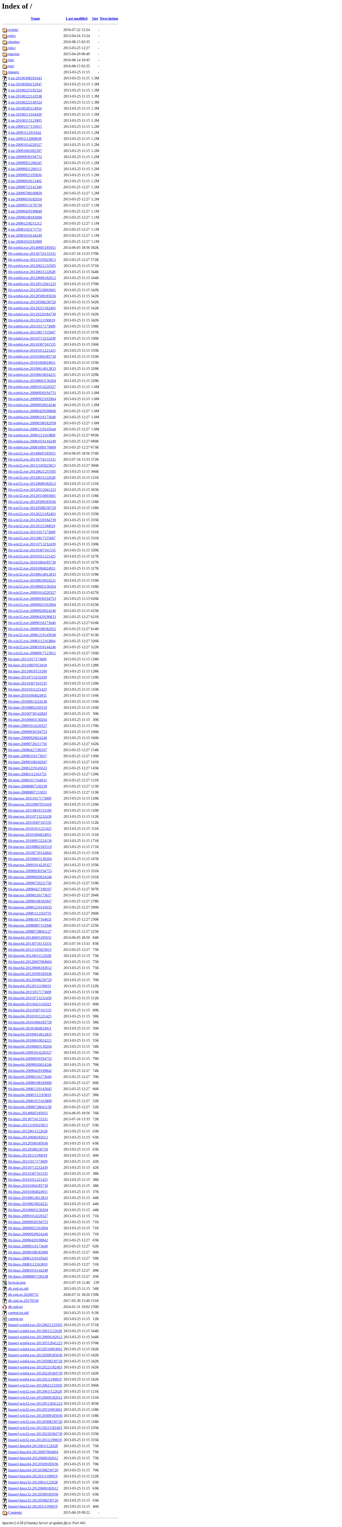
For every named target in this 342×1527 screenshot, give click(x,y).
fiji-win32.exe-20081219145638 (32, 635)
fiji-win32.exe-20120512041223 (32, 490)
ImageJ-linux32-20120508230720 (33, 1500)
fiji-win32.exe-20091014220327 (32, 593)
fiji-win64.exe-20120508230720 (32, 302)
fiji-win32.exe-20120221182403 (32, 514)
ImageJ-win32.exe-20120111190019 (35, 1440)
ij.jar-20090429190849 (25, 211)
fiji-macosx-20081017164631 (30, 919)
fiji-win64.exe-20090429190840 (32, 411)
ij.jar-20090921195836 (25, 175)
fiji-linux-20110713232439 (28, 1167)
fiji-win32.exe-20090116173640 (32, 623)
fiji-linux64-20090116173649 (29, 1077)
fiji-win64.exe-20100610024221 (32, 375)
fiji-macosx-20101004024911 (29, 835)
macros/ (14, 54)
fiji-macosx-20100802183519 (30, 847)
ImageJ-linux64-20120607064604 (33, 1452)
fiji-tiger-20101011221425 (27, 689)
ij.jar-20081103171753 (25, 229)
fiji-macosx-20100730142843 (30, 853)
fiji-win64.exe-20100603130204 (32, 381)
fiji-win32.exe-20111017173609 (31, 532)
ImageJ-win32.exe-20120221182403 (35, 1428)
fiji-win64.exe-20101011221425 (32, 350)
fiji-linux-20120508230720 (28, 1149)
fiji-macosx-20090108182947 (30, 901)
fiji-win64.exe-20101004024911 (32, 363)
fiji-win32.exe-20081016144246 (32, 647)
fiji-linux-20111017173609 (27, 1161)
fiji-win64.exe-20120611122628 (31, 272)
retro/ (12, 36)
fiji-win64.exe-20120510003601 (32, 290)
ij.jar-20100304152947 (25, 84)
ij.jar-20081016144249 (25, 235)
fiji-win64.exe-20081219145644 (32, 429)
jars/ (11, 66)
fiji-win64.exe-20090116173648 (32, 417)
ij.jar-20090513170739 (25, 205)
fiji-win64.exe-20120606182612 (32, 278)
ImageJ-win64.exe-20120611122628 (35, 1331)
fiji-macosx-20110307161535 (29, 822)
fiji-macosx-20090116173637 (29, 895)
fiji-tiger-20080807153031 (27, 792)
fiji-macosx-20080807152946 (30, 925)
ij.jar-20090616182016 (25, 199)
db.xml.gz (15, 1307)
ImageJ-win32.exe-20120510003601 (35, 1410)
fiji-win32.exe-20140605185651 (32, 453)
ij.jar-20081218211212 (25, 223)
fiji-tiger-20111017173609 (27, 659)
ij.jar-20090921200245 (25, 163)
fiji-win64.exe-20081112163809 (31, 435)
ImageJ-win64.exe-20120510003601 (35, 1349)
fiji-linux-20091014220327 (28, 1216)
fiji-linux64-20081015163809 (30, 1101)
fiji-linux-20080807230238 (28, 1276)
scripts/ (13, 30)
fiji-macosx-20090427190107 (30, 889)
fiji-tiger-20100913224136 (27, 701)
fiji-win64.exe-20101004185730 (32, 356)
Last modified (76, 18)
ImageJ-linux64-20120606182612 (33, 1458)
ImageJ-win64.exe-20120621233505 (35, 1325)
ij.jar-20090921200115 (25, 169)
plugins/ (14, 42)
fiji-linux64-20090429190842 (30, 1071)
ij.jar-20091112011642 (24, 133)
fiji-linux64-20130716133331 (30, 944)
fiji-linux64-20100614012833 (30, 1034)
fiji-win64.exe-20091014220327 (32, 387)
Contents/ (15, 1512)
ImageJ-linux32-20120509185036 (33, 1494)
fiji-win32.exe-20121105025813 (32, 465)
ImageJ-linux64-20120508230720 (33, 1470)
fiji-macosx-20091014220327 (30, 865)
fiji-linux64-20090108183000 (30, 1083)
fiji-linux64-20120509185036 (30, 974)
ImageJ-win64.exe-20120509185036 (35, 1355)
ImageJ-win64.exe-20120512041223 (35, 1343)
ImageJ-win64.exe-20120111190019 (35, 1379)
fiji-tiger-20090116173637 (27, 756)
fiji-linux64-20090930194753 (30, 1059)
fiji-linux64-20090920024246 (30, 1065)
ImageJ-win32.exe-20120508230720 (35, 1422)
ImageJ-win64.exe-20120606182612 (35, 1337)
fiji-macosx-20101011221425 (29, 829)
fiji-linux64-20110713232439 (29, 998)
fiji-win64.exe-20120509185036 (32, 296)
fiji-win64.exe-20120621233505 (32, 266)
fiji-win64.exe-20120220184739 (32, 314)
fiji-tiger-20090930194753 (27, 732)
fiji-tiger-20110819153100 (27, 671)
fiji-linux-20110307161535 (28, 1174)
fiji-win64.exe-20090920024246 (32, 405)
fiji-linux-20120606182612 (28, 1137)
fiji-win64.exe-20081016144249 (32, 441)
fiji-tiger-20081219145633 (27, 768)
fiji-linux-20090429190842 (28, 1240)
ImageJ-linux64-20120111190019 (32, 1476)
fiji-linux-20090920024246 (28, 1234)
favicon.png (17, 1282)
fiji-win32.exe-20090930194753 (32, 599)
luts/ (11, 60)
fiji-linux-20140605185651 (28, 1113)
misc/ (12, 48)
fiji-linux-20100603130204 (28, 1210)
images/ (13, 72)
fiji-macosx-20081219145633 (30, 907)
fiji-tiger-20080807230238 (27, 786)
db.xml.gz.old (18, 1289)
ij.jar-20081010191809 (25, 241)
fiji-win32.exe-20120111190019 (31, 526)
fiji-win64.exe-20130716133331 (32, 254)
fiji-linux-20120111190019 (27, 1155)
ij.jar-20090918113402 (25, 181)
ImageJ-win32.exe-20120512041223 (35, 1403)
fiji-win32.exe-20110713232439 (32, 544)
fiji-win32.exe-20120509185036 (32, 502)
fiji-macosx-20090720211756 (29, 883)
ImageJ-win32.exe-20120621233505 (35, 1385)
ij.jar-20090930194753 (25, 157)
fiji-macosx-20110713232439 (29, 816)
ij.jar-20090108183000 (25, 217)
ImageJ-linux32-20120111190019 (32, 1506)
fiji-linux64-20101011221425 (29, 1016)
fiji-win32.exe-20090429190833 (32, 617)
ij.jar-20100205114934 (25, 108)
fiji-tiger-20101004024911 (27, 695)
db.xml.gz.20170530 (23, 1301)
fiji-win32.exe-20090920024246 (32, 611)
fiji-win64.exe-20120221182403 (32, 308)
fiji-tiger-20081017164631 (27, 780)
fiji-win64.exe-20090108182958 (32, 423)
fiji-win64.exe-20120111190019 (31, 320)
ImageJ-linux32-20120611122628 (33, 1482)
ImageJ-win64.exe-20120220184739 (35, 1373)
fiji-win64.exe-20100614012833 (32, 369)
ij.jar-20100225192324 (25, 90)
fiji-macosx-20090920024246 (30, 877)
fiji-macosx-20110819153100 (29, 810)
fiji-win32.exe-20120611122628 (31, 478)
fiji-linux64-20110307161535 (29, 1010)
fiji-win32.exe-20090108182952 (32, 629)
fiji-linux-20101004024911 (28, 1192)
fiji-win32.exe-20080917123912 (32, 653)
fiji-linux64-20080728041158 (29, 1107)
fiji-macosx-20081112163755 (29, 913)
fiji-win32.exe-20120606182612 (32, 484)
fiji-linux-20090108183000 (28, 1252)
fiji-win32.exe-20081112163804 (31, 641)
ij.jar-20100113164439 (25, 114)
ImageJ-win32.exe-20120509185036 (35, 1416)
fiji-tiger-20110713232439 (27, 677)
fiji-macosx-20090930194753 (30, 871)
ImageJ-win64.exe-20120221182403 (35, 1367)
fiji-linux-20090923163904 (28, 1228)
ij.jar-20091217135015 (25, 126)
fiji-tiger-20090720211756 (27, 744)
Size (95, 18)
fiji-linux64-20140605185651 (30, 937)
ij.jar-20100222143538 (25, 96)
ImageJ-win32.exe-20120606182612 (35, 1397)
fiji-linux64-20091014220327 (30, 1052)
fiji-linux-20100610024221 (28, 1204)
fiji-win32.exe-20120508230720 (32, 508)
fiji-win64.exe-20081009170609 (32, 447)
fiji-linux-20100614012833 (28, 1198)
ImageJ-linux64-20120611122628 (33, 1446)
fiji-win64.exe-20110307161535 (32, 344)
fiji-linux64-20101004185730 (30, 1022)
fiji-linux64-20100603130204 (30, 1046)
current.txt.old (18, 1313)
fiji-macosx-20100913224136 (30, 841)
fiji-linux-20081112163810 (27, 1264)
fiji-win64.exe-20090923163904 (32, 399)
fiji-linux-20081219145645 (28, 1258)
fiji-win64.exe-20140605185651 (32, 248)
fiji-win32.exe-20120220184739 (32, 520)
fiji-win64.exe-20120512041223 (32, 284)
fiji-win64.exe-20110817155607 (32, 332)
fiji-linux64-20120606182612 (30, 968)
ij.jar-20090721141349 (25, 187)
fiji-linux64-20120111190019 (29, 986)
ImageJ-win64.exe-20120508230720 (35, 1361)
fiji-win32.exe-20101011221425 (32, 556)
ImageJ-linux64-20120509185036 (33, 1464)
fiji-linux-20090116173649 (28, 1246)
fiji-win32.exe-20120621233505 (32, 471)
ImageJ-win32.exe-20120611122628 (35, 1391)
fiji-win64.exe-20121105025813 (32, 260)
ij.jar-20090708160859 (25, 193)
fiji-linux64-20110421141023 (29, 1004)
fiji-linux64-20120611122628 (29, 956)
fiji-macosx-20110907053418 (29, 804)
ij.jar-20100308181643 (25, 78)
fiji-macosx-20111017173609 (29, 798)
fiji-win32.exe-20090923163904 (32, 605)
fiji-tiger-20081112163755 (27, 774)
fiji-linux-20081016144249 (28, 1270)
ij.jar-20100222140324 (25, 102)
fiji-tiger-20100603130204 (27, 720)
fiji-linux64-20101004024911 (29, 1028)
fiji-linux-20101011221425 (28, 1180)
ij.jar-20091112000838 (24, 139)
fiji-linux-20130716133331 (28, 1119)
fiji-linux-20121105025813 (28, 1125)
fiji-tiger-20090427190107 (27, 750)
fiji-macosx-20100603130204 (30, 859)
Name (35, 18)
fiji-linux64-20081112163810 (29, 1095)
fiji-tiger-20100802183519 (27, 707)
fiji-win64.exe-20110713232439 (32, 338)
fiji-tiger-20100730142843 (27, 714)
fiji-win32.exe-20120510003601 (32, 496)
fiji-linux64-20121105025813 (29, 950)
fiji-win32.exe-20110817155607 (32, 538)
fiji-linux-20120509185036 (28, 1143)
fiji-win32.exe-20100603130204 (32, 586)
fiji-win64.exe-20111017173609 (31, 326)
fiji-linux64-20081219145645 (30, 1089)
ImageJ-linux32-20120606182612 (33, 1488)
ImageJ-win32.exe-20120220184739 (35, 1434)
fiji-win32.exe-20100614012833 (32, 574)
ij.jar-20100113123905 (25, 120)
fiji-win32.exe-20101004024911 (32, 568)
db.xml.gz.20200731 (23, 1295)
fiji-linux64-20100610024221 (30, 1040)
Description (109, 18)
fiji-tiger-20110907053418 (27, 665)
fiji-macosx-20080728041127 (29, 931)
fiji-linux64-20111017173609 (29, 992)
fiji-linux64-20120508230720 (30, 980)
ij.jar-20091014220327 (25, 145)
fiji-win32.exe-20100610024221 (32, 580)
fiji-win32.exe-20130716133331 (32, 459)
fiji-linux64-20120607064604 (30, 962)
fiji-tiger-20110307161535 (27, 683)
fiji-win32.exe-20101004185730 (32, 562)
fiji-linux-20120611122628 (27, 1131)
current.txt (15, 1319)
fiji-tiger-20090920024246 (27, 738)
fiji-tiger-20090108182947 (27, 762)
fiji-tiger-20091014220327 (27, 726)
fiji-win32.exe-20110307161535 (32, 550)
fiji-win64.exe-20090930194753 (32, 393)
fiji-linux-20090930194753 (28, 1222)
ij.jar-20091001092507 (25, 151)
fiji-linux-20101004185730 (28, 1186)
